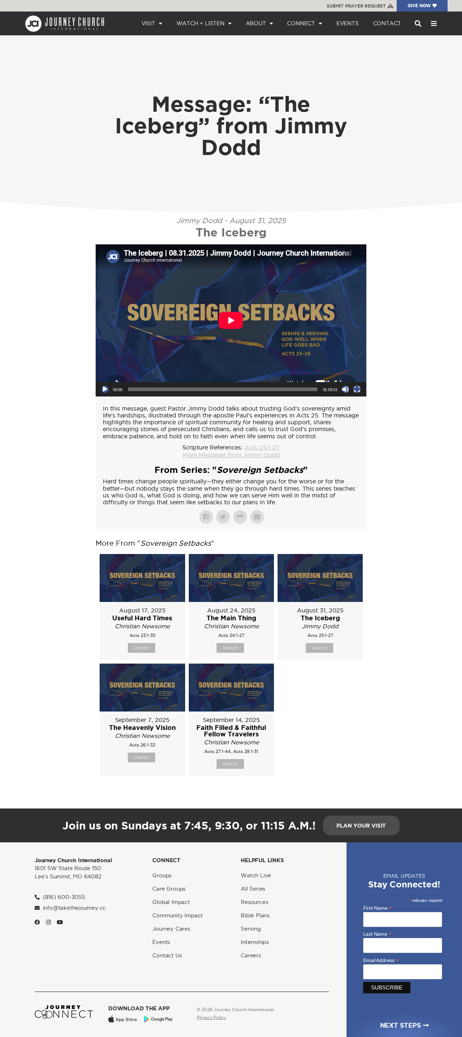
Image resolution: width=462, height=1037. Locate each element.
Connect (301, 23)
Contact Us (167, 955)
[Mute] (345, 389)
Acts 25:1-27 (262, 447)
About (256, 23)
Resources (254, 902)
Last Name (377, 934)
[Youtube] (59, 922)
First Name (377, 908)
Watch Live (256, 875)
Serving (251, 929)
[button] (418, 24)
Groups (161, 875)
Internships (255, 942)
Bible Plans (255, 915)
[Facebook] (37, 922)
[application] (231, 320)
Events (347, 23)
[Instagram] (48, 922)
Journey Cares (171, 929)
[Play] (105, 389)
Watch (141, 647)
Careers (251, 955)
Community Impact (177, 915)
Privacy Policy (211, 1017)
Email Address (381, 960)
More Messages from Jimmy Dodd (231, 455)
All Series (253, 889)
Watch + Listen (200, 23)
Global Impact (170, 902)
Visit (148, 23)
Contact (387, 23)
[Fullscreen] (357, 389)
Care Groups (169, 889)
